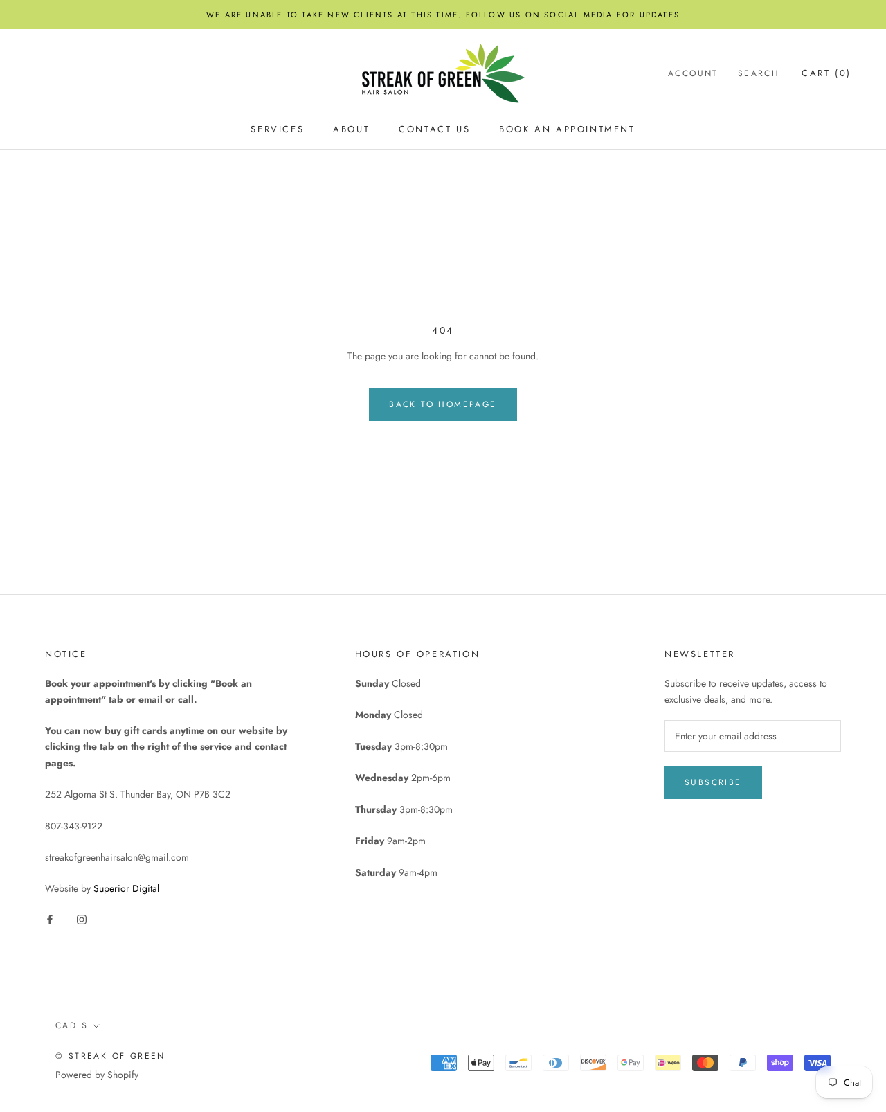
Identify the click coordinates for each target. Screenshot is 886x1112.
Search (758, 74)
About (351, 129)
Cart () (826, 73)
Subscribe (713, 782)
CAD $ (71, 1025)
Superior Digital (126, 888)
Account (693, 74)
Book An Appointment (567, 129)
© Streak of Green (110, 1056)
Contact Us (434, 129)
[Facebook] (50, 919)
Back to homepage (442, 404)
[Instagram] (82, 919)
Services (277, 129)
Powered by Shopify (96, 1075)
